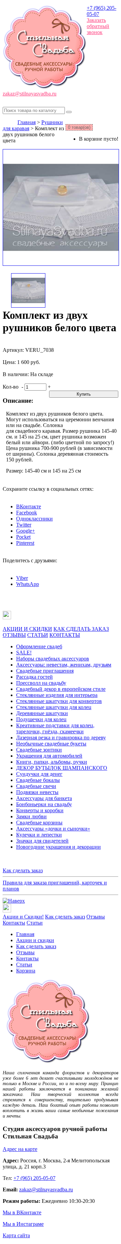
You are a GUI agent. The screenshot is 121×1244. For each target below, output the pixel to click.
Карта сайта (16, 1235)
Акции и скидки (35, 940)
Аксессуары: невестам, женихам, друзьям (63, 665)
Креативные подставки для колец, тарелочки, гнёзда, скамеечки (55, 728)
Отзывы (95, 917)
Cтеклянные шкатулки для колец (53, 707)
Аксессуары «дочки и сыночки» (53, 828)
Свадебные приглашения (45, 671)
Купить (84, 394)
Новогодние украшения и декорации (58, 847)
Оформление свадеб (39, 646)
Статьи (35, 923)
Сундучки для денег (39, 774)
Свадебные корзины (39, 822)
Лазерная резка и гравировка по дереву (61, 737)
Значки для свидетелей (42, 841)
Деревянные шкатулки (42, 713)
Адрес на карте (20, 1149)
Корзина (25, 970)
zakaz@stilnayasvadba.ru (29, 93)
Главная (26, 122)
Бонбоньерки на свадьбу (44, 804)
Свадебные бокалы (38, 780)
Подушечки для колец (41, 719)
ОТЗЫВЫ (14, 635)
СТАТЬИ (37, 635)
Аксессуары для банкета (44, 798)
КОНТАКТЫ (64, 635)
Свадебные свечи (36, 786)
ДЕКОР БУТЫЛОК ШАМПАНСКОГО (61, 768)
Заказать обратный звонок (98, 26)
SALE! (24, 652)
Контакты (14, 923)
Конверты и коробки (40, 810)
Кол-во (10, 387)
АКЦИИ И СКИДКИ (27, 629)
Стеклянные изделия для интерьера (56, 695)
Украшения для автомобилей (49, 756)
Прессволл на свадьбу (41, 683)
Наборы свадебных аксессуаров (52, 658)
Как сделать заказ (23, 870)
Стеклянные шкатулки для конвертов (59, 701)
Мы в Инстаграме (23, 1224)
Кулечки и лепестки (39, 835)
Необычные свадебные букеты (51, 743)
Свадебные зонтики (39, 750)
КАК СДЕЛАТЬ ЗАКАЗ (81, 629)
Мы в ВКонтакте (22, 1212)
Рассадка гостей (34, 677)
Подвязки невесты (37, 792)
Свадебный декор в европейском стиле (61, 689)
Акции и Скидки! (23, 917)
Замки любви (31, 816)
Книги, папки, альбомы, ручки (51, 762)
